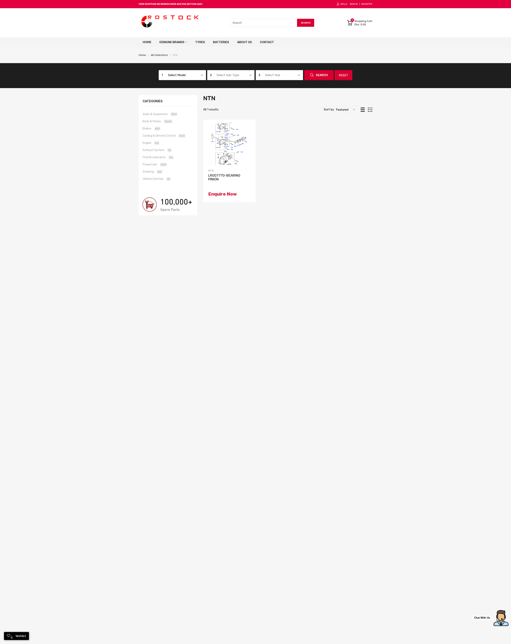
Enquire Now (222, 194)
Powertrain (154, 164)
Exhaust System (157, 150)
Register (366, 4)
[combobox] (263, 23)
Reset (343, 75)
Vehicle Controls (156, 179)
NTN (211, 170)
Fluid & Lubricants (158, 157)
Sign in (354, 4)
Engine (151, 143)
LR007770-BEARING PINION (224, 177)
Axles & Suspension (160, 114)
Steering (152, 171)
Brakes (151, 128)
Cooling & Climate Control (164, 135)
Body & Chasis (157, 121)
